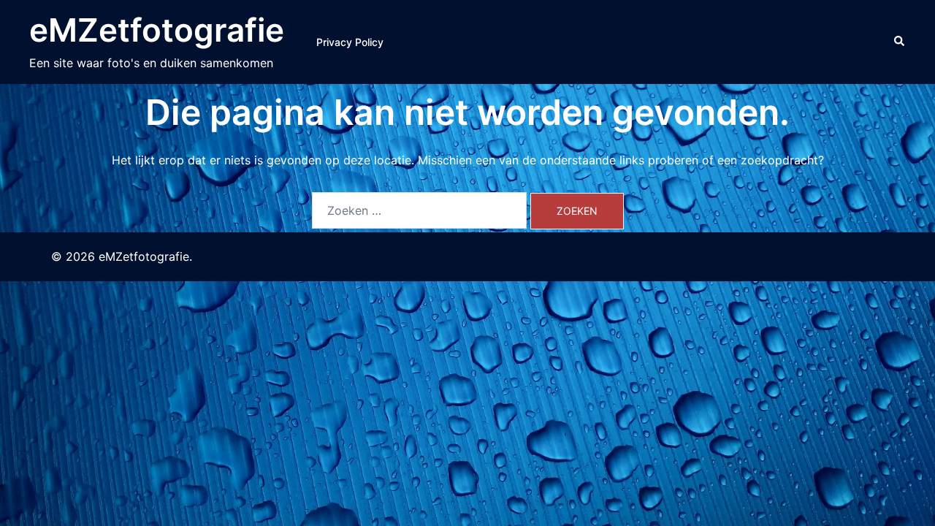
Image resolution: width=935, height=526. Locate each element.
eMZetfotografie (156, 30)
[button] (900, 41)
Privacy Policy (349, 42)
